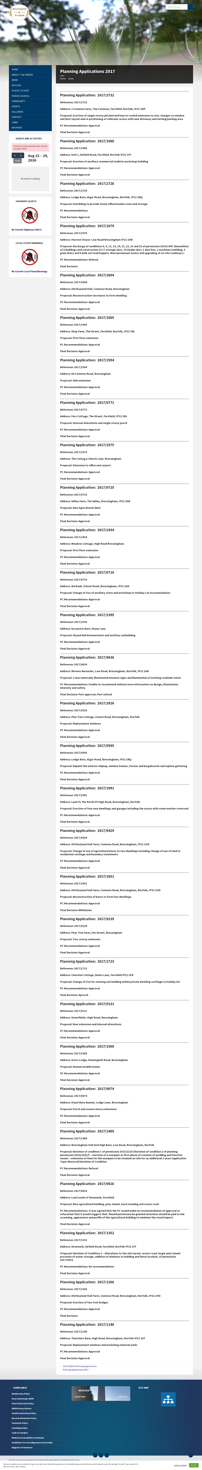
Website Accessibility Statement (28, 1437)
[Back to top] (190, 1455)
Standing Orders (20, 1428)
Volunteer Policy (20, 1423)
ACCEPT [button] (194, 1465)
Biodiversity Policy (21, 1393)
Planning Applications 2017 (75, 1369)
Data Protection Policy (23, 1403)
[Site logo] (19, 59)
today (17, 160)
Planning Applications (86, 1366)
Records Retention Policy (24, 1418)
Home (63, 78)
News (71, 78)
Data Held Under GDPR (23, 1398)
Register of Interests (22, 1447)
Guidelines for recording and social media (32, 1442)
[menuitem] (30, 69)
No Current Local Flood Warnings (29, 271)
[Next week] (21, 155)
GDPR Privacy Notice (21, 1408)
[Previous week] (15, 155)
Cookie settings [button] (180, 1465)
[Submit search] (190, 7)
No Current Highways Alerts (27, 229)
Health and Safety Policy (24, 1413)
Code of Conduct (20, 1433)
